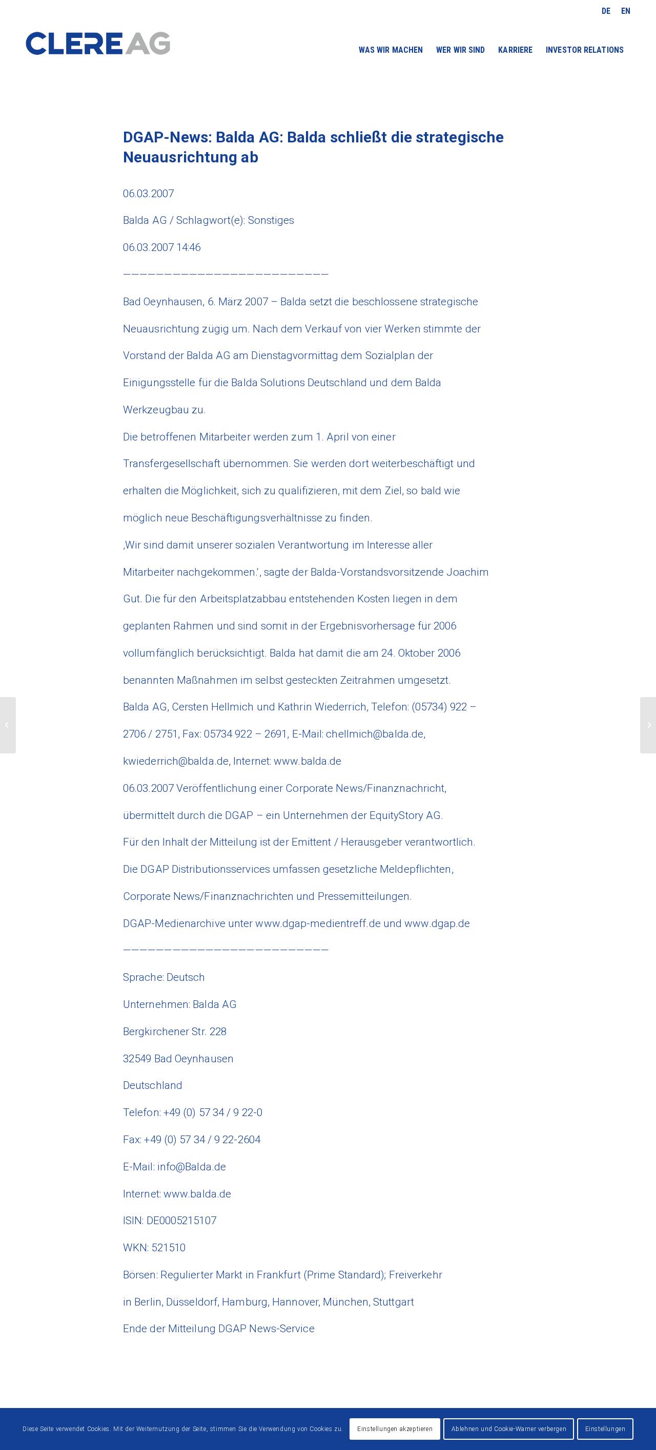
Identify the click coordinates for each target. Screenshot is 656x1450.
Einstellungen (605, 1429)
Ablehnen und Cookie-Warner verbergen (509, 1429)
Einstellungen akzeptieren (395, 1429)
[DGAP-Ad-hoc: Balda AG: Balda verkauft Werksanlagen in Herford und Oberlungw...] (8, 725)
